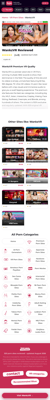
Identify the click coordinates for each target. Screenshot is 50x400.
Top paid (8, 9)
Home (13, 241)
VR (26, 9)
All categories (37, 373)
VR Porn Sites (16, 17)
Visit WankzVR (25, 395)
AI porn (18, 9)
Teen (40, 9)
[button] (3, 3)
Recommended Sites (25, 381)
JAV (33, 9)
